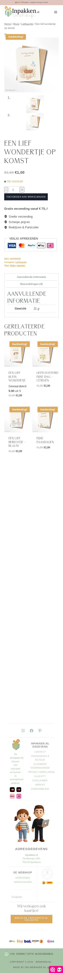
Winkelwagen (23, 882)
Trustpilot (16, 896)
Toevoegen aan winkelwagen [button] (19, 402)
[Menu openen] (55, 12)
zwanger (21, 265)
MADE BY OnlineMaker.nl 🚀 (31, 967)
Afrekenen (22, 878)
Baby (13, 265)
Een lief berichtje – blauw (17, 442)
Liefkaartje (21, 262)
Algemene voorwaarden (40, 766)
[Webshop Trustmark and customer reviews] (50, 941)
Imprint (40, 785)
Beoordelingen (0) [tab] (31, 283)
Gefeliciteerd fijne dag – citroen (47, 377)
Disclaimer (40, 780)
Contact (40, 752)
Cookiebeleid (40, 789)
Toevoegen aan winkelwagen (26, 197)
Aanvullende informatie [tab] (31, 276)
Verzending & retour (40, 758)
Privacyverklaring (40, 772)
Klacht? (40, 776)
